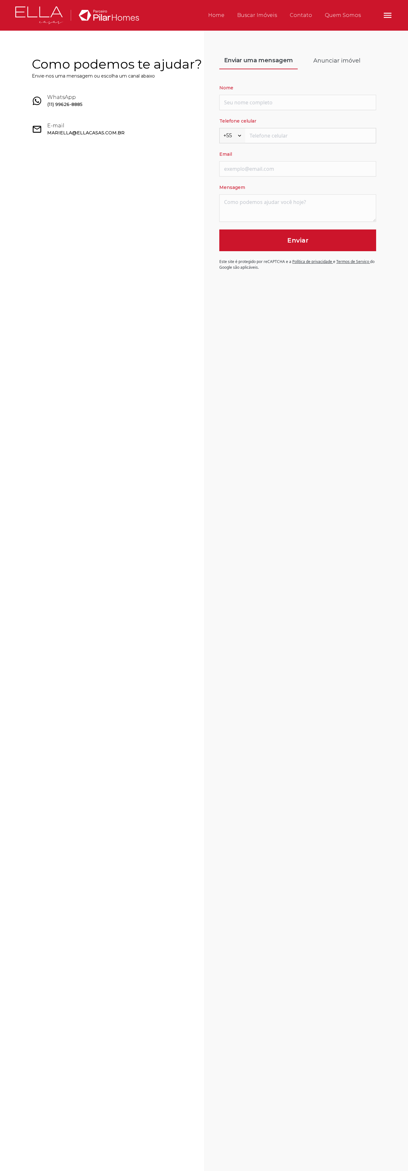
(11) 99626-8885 (65, 104)
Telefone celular (237, 121)
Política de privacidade (312, 261)
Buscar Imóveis (257, 15)
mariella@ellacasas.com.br (86, 133)
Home (216, 15)
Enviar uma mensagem (258, 60)
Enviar (298, 240)
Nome (226, 88)
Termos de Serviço (353, 261)
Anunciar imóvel (337, 60)
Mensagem (232, 187)
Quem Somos (343, 15)
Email (225, 154)
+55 (227, 135)
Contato (301, 15)
